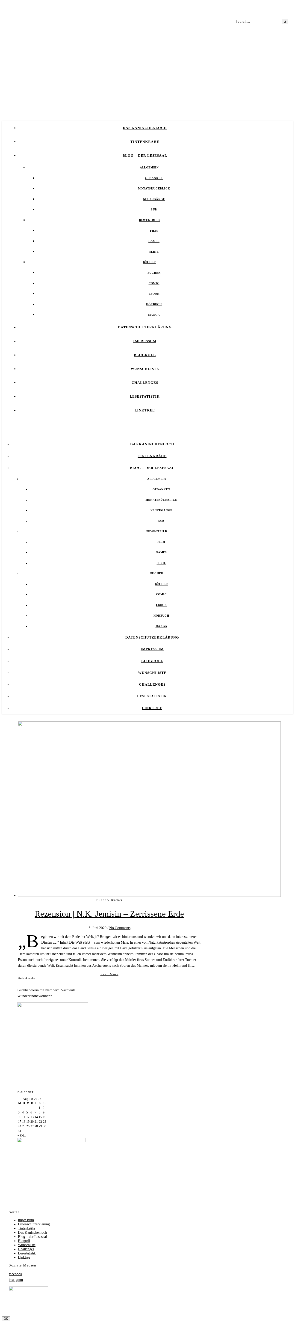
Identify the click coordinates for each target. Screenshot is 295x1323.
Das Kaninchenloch (145, 128)
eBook (154, 293)
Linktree (145, 410)
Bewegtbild (149, 220)
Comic (154, 283)
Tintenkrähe (144, 142)
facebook (15, 1274)
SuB (154, 209)
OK (6, 1318)
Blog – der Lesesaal (145, 155)
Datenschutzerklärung (145, 327)
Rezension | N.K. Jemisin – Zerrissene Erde (109, 913)
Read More (109, 974)
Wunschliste (145, 369)
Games (153, 241)
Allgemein (149, 167)
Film (154, 230)
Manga (154, 314)
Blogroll (145, 355)
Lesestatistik (145, 396)
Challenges (145, 382)
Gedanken (154, 178)
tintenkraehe (26, 978)
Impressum (144, 341)
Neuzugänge (154, 199)
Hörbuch (154, 304)
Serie (154, 251)
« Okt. (22, 1135)
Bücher (149, 262)
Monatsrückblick (154, 188)
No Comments (119, 928)
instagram (16, 1280)
